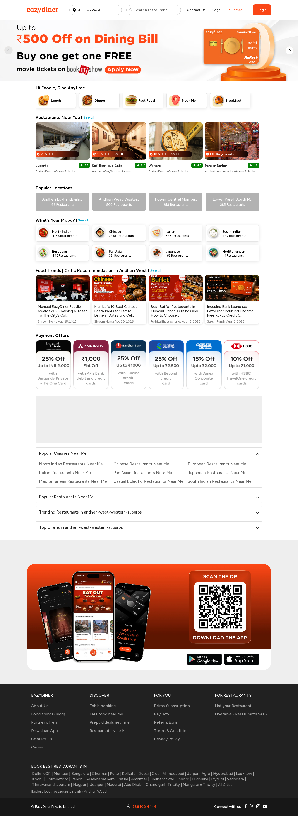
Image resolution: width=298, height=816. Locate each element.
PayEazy (161, 714)
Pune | (115, 773)
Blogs (215, 10)
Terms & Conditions (172, 730)
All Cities (225, 784)
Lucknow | (245, 773)
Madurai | (115, 784)
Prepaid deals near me (110, 722)
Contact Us (196, 10)
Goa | (156, 773)
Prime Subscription (172, 705)
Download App (44, 730)
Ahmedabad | (174, 773)
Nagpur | (80, 784)
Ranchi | (78, 779)
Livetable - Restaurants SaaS (241, 714)
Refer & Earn (165, 722)
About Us (39, 705)
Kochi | (38, 779)
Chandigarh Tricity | (164, 784)
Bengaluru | (81, 773)
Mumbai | (62, 773)
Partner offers (44, 722)
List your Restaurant (233, 705)
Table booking (103, 705)
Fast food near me (106, 714)
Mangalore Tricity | (200, 784)
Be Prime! (234, 10)
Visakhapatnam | (102, 779)
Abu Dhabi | (134, 784)
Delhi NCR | (42, 773)
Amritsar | (140, 779)
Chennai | (100, 773)
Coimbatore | (58, 779)
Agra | (207, 773)
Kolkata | (130, 773)
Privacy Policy (167, 739)
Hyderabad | (224, 773)
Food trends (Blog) (48, 714)
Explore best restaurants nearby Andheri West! (69, 791)
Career (37, 747)
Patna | (124, 779)
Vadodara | (236, 779)
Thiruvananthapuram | (52, 784)
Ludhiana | (201, 779)
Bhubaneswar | (163, 779)
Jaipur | (194, 773)
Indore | (184, 779)
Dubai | (145, 773)
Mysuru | (218, 779)
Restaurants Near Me (109, 730)
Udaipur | (97, 784)
